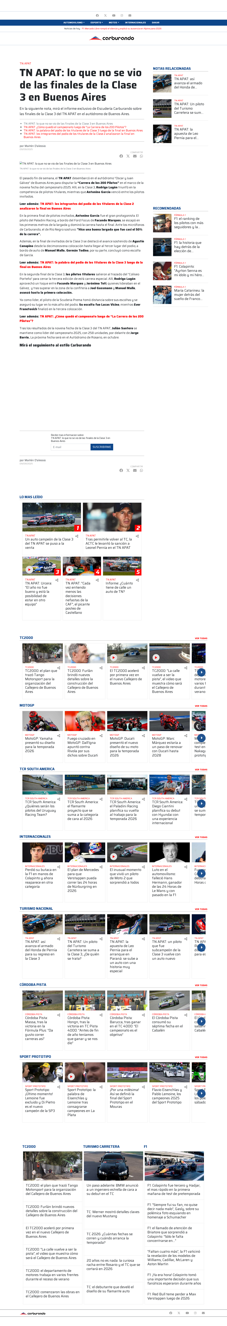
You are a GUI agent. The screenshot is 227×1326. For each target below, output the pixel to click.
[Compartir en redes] (76, 536)
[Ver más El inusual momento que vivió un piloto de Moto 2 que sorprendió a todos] (127, 852)
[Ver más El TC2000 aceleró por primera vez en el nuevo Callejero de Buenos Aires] (127, 653)
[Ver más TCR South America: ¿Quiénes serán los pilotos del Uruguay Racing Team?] (42, 785)
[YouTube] (114, 15)
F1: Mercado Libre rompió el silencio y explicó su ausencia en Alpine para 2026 (122, 28)
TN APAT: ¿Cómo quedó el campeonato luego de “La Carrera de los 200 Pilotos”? (75, 127)
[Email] (130, 15)
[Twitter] (105, 15)
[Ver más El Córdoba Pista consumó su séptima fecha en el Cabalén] (169, 1000)
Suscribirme (102, 447)
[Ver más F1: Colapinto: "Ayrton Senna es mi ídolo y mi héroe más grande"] (162, 271)
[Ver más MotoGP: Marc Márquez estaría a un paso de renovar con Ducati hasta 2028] (169, 721)
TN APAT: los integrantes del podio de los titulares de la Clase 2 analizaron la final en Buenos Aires (79, 135)
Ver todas (201, 638)
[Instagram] (122, 15)
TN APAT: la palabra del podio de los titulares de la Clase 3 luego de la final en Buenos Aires (83, 130)
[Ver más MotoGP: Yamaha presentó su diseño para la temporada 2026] (42, 721)
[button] (74, 23)
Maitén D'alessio (35, 146)
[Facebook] (97, 15)
